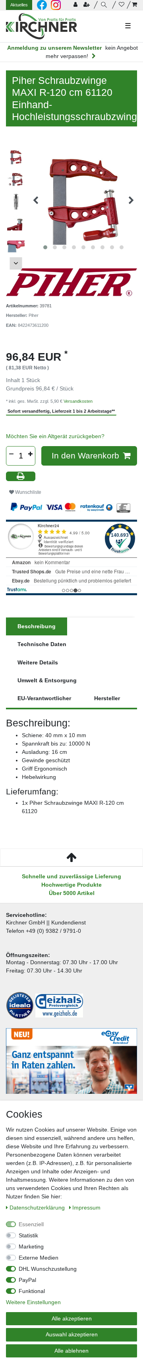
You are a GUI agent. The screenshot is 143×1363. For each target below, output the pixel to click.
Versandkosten (78, 401)
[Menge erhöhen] (30, 454)
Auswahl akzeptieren (72, 1334)
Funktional (32, 1291)
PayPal (27, 1280)
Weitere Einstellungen (33, 1302)
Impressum (86, 1207)
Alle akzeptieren (72, 1318)
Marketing (31, 1246)
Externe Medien (38, 1257)
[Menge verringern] (11, 454)
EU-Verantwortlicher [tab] (44, 698)
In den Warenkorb (85, 455)
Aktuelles (19, 4)
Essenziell (31, 1224)
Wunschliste (27, 492)
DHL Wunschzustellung (48, 1269)
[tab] (36, 626)
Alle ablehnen (71, 1350)
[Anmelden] (76, 5)
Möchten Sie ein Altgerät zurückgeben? (55, 436)
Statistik (28, 1235)
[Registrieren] (87, 5)
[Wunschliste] (121, 5)
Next (16, 263)
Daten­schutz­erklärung (38, 1207)
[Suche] (105, 5)
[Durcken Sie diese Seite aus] (20, 477)
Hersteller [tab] (107, 698)
